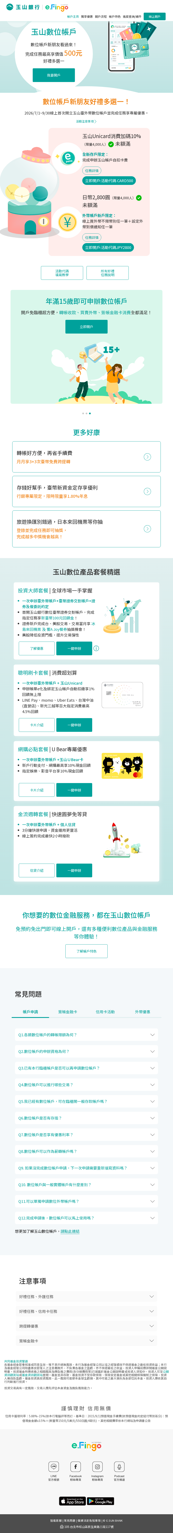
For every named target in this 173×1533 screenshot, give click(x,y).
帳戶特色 (115, 16)
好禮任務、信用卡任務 (38, 1311)
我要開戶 (54, 75)
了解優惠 (36, 648)
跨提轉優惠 (28, 1326)
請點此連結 (70, 1231)
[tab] (30, 1013)
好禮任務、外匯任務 (36, 1296)
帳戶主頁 (73, 16)
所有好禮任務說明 (107, 272)
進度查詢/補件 (132, 16)
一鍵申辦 (74, 648)
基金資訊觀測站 (32, 1375)
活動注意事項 (85, 121)
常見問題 (70, 1520)
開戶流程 (101, 16)
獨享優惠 (87, 16)
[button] (83, 413)
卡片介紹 (36, 724)
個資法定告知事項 (89, 1520)
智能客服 (56, 1520)
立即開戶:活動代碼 (108, 247)
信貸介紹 (36, 870)
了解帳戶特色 (86, 951)
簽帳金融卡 (28, 1340)
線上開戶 (155, 16)
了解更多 (119, 332)
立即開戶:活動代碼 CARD (109, 180)
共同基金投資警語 (16, 1361)
